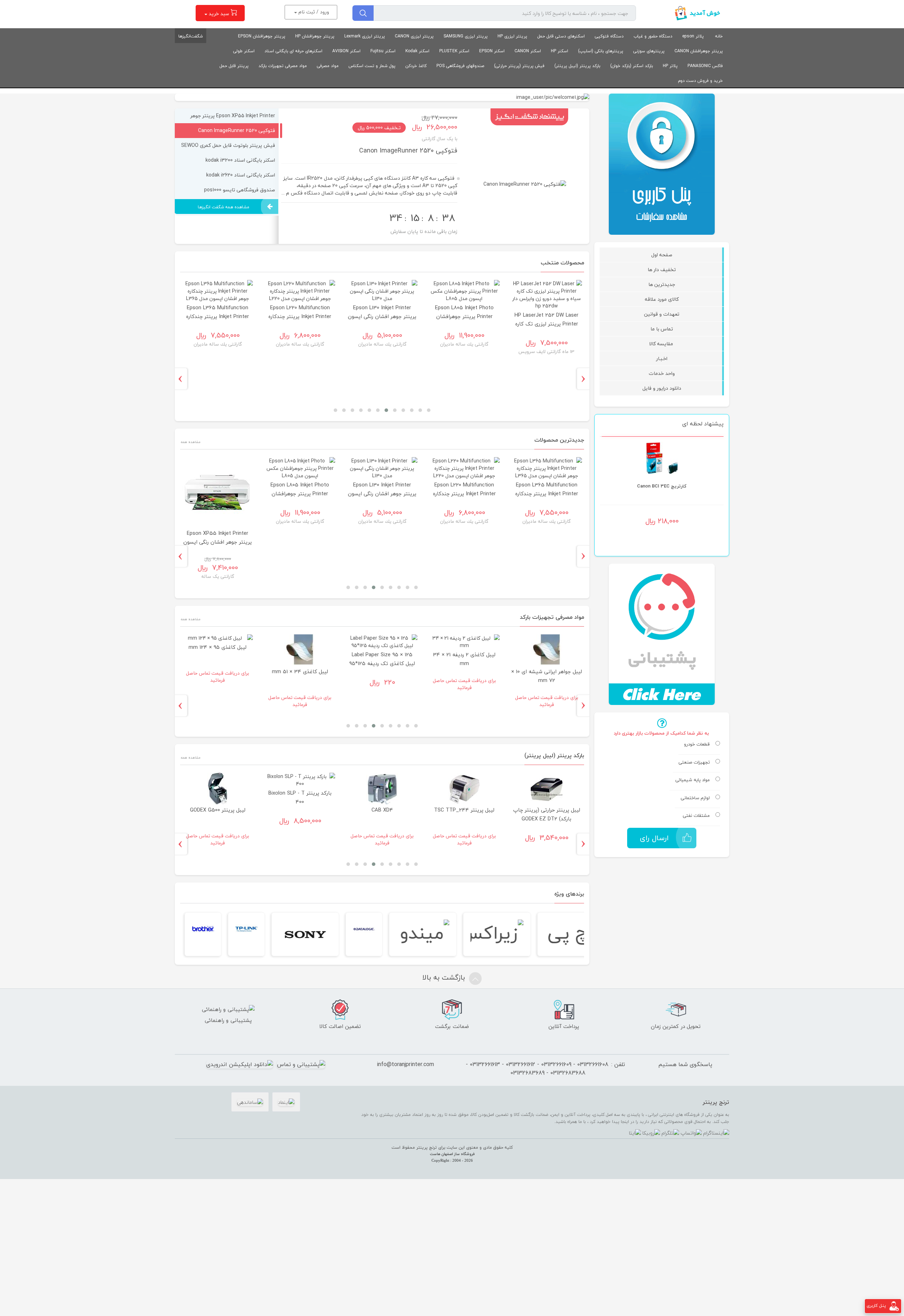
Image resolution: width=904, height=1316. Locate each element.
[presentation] (586, 378)
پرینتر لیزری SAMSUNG (466, 36)
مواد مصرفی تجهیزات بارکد (282, 66)
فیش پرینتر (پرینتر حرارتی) (519, 66)
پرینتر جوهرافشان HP (314, 36)
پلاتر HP (670, 66)
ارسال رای (654, 838)
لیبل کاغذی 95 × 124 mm (218, 647)
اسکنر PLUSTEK (454, 51)
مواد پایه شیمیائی (692, 780)
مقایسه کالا (661, 343)
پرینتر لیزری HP (512, 36)
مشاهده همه (190, 441)
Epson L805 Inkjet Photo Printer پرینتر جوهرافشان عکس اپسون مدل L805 (464, 316)
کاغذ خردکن (416, 66)
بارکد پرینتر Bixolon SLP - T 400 (300, 797)
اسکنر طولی (244, 51)
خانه (719, 36)
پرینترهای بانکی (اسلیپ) (600, 51)
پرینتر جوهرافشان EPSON (261, 36)
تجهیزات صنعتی (694, 762)
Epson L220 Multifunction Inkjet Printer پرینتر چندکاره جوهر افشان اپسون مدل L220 (300, 316)
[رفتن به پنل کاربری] (894, 1305)
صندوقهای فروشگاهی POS (460, 66)
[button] (428, 410)
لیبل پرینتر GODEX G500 (217, 810)
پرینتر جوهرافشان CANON (698, 51)
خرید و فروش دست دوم (700, 80)
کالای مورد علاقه (662, 299)
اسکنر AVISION (346, 51)
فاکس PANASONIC (705, 66)
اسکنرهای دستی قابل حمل (561, 36)
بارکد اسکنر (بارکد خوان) (631, 66)
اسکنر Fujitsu (383, 51)
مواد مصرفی (328, 66)
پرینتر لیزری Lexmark (364, 36)
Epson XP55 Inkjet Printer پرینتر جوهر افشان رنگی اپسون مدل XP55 (218, 542)
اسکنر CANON (528, 51)
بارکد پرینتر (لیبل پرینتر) (577, 66)
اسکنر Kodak (417, 51)
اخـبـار (661, 358)
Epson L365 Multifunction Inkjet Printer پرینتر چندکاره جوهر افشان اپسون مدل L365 (217, 316)
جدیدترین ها (661, 284)
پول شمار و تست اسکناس (372, 66)
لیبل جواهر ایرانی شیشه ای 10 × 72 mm (546, 676)
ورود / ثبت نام (313, 11)
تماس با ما (661, 329)
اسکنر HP (559, 51)
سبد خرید (219, 13)
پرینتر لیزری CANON (414, 36)
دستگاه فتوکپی (609, 36)
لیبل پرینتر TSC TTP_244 (464, 810)
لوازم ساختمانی (695, 798)
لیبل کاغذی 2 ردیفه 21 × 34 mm (464, 659)
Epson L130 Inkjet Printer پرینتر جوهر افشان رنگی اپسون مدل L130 (382, 316)
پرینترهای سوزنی (649, 51)
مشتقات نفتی (696, 815)
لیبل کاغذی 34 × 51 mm (300, 671)
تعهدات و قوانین (661, 314)
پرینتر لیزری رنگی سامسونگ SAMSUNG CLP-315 (662, 498)
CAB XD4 (382, 810)
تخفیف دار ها (662, 269)
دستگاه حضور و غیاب (653, 36)
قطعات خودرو (697, 744)
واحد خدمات (662, 373)
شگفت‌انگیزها (190, 36)
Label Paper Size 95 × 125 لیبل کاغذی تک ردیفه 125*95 (382, 659)
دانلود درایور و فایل (661, 388)
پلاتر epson (693, 36)
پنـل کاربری (876, 1305)
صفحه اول (661, 254)
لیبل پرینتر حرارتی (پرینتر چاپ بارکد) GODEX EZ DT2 (546, 814)
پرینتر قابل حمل (234, 66)
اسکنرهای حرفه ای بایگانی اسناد (293, 51)
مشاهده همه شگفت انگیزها (223, 207)
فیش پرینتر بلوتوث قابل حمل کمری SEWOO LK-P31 (386, 150)
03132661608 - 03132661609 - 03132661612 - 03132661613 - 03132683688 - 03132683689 (537, 1068)
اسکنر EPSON (492, 51)
